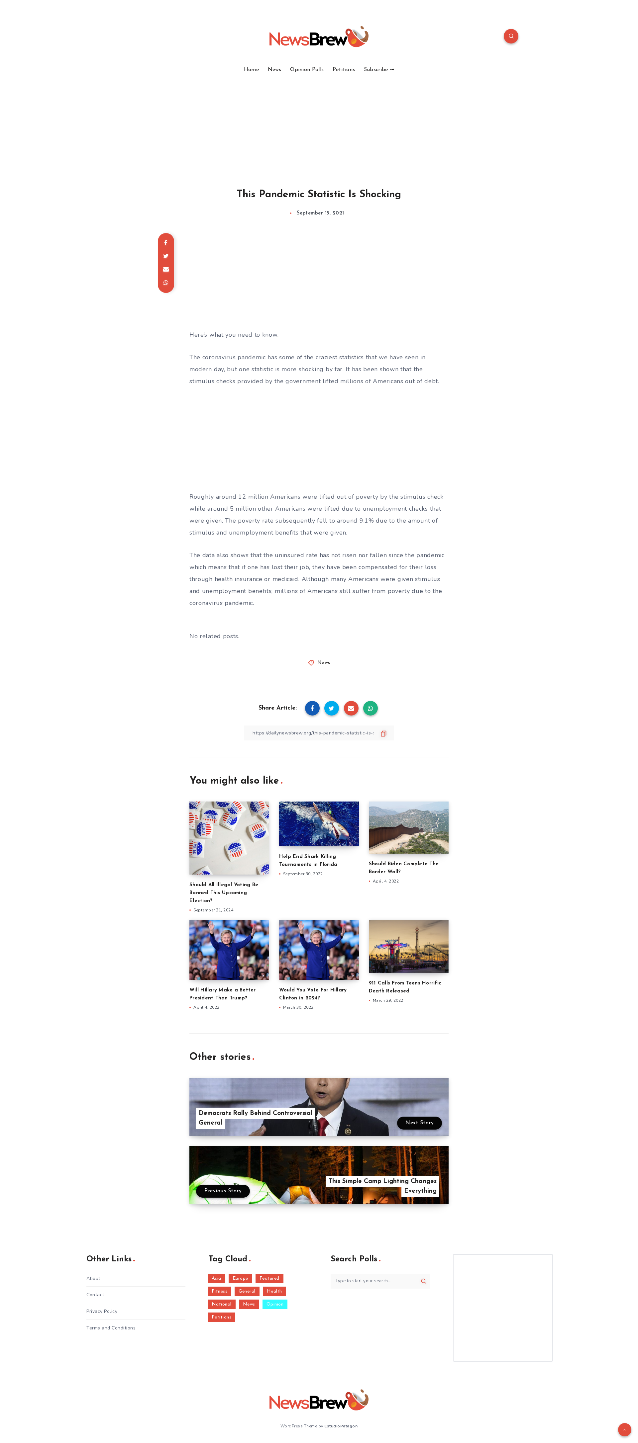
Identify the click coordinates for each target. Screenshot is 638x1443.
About (93, 1278)
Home (251, 69)
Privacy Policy (101, 1311)
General (247, 1291)
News (274, 69)
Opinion (275, 1304)
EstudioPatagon (341, 1426)
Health (274, 1291)
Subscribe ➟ (379, 69)
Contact (95, 1295)
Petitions (344, 69)
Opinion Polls (307, 69)
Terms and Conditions (111, 1328)
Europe (240, 1278)
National (222, 1304)
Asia (216, 1278)
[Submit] (423, 1281)
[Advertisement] (319, 122)
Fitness (220, 1291)
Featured (269, 1278)
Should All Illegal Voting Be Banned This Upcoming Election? (223, 893)
